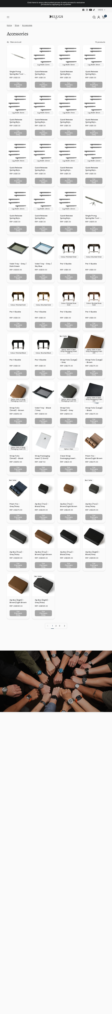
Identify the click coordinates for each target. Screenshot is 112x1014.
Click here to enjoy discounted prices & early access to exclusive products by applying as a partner (56, 3)
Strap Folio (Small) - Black (16, 457)
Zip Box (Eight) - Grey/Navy (42, 601)
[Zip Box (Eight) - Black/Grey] (94, 537)
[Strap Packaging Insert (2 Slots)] (43, 440)
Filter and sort (15, 42)
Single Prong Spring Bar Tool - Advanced (92, 217)
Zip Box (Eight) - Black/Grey (92, 553)
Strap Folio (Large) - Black (93, 409)
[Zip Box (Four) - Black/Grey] (68, 537)
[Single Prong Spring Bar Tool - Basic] (18, 56)
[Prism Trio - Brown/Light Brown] (94, 440)
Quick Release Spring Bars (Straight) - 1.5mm (43, 73)
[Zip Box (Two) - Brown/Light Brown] (68, 489)
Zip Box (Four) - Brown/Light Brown (43, 553)
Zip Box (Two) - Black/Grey (41, 505)
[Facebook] (83, 10)
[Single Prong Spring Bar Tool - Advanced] (94, 200)
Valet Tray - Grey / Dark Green (18, 265)
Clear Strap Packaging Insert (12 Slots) (67, 457)
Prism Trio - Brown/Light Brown (93, 457)
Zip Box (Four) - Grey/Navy (16, 553)
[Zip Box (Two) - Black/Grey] (43, 489)
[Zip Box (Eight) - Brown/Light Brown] (18, 585)
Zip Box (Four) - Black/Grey (67, 553)
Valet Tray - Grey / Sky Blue (43, 265)
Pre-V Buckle (65, 264)
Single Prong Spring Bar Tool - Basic (17, 73)
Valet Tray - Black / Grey (43, 409)
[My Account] (98, 17)
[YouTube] (90, 10)
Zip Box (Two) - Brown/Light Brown (68, 505)
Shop (17, 25)
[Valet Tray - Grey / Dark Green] (18, 248)
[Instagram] (87, 10)
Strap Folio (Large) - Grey (68, 361)
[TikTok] (94, 10)
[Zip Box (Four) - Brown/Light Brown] (43, 537)
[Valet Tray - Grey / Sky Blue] (43, 248)
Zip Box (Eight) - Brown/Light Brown (18, 601)
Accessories (27, 25)
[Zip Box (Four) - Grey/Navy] (18, 537)
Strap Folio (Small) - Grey (66, 409)
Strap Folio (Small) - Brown (17, 409)
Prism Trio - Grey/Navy (15, 505)
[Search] (94, 17)
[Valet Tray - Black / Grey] (43, 392)
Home (9, 25)
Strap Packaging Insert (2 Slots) (42, 457)
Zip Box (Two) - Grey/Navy (92, 505)
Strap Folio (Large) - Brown (93, 361)
